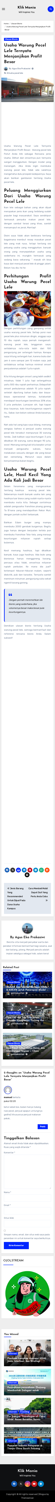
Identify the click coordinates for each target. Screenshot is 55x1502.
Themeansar (27, 1498)
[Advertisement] (28, 124)
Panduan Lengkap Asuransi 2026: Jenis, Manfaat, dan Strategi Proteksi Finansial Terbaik (26, 1361)
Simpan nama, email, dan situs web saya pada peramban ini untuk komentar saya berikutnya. (27, 1236)
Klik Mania (27, 7)
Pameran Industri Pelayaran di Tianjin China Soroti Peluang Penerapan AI (24, 1449)
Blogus (42, 1494)
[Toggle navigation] (3, 9)
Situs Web (9, 1218)
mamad (8, 1097)
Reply (42, 1126)
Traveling (24, 1412)
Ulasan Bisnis (11, 39)
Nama (7, 1192)
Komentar (9, 1152)
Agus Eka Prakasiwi (21, 68)
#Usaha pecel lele (15, 73)
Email (7, 1205)
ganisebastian (17, 993)
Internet (12, 1354)
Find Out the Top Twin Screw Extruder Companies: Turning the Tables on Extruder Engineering (25, 1020)
